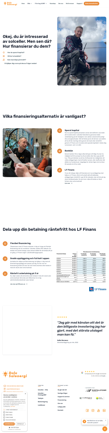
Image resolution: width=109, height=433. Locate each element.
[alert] (14, 411)
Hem (23, 3)
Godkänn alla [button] (9, 424)
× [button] (25, 393)
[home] (10, 3)
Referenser (70, 3)
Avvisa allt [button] (20, 424)
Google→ (103, 376)
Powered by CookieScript (14, 429)
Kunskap (53, 3)
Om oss (60, 3)
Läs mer (13, 406)
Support (79, 3)
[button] (30, 3)
